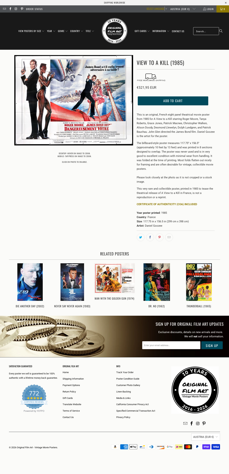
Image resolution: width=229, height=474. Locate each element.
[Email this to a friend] (169, 237)
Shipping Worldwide (114, 2)
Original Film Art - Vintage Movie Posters (37, 447)
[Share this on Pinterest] (160, 237)
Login (210, 9)
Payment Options (71, 385)
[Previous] (14, 286)
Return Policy (69, 391)
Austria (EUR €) (180, 9)
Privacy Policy (123, 417)
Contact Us (68, 417)
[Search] (220, 31)
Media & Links (123, 398)
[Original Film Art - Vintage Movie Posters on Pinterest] (21, 9)
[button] (31, 31)
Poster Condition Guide (127, 378)
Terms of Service (71, 410)
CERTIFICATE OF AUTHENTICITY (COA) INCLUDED (167, 204)
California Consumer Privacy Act (132, 404)
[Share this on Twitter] (141, 237)
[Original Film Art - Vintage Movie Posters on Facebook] (10, 9)
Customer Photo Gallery (128, 385)
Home (66, 372)
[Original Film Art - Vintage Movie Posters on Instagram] (16, 9)
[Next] (215, 286)
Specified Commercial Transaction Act (135, 410)
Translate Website (72, 404)
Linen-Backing (123, 391)
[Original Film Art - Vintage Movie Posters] (114, 31)
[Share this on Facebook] (150, 237)
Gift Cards (68, 398)
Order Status (34, 9)
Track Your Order (124, 372)
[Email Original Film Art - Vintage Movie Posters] (4, 9)
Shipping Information (73, 378)
